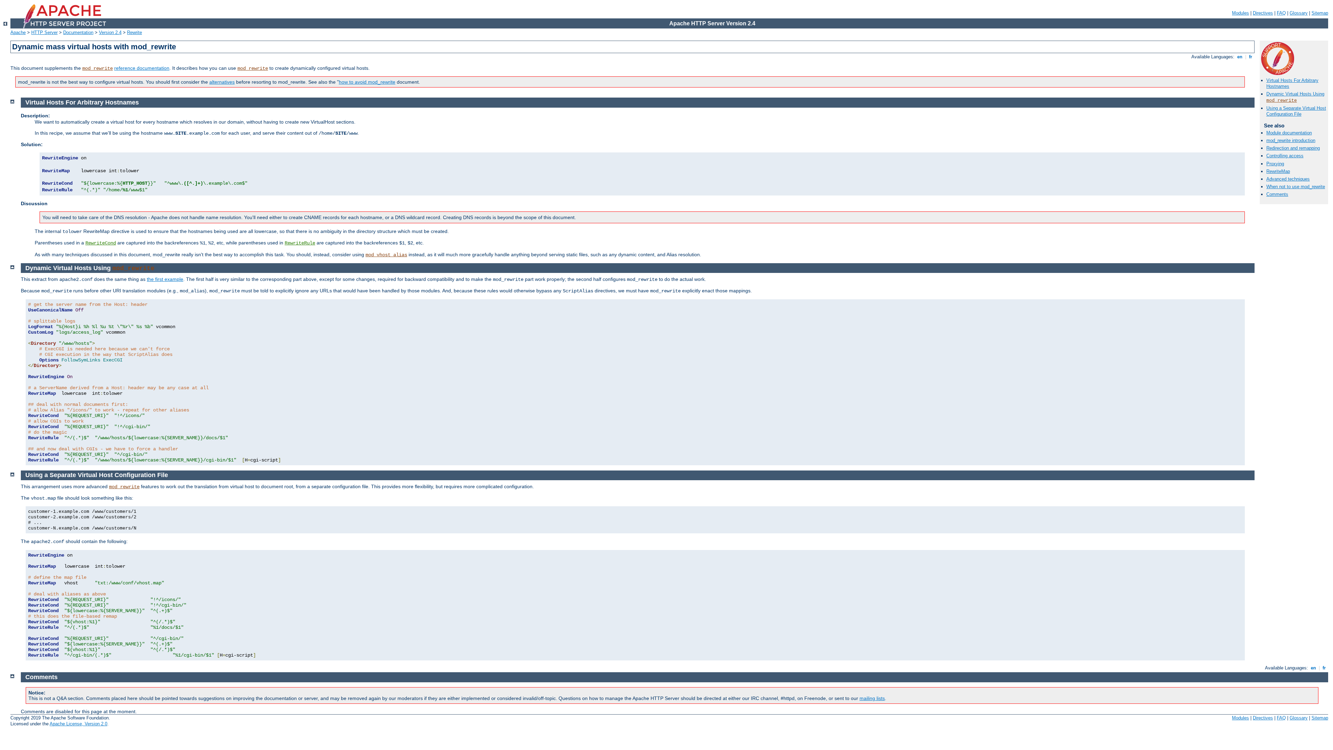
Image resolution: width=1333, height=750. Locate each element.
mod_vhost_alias (386, 255)
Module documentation (1289, 132)
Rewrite (134, 32)
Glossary (1299, 13)
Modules (1240, 13)
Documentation (78, 32)
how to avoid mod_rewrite (367, 82)
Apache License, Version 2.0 (78, 723)
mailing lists (872, 698)
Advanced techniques (1288, 179)
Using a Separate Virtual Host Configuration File (1296, 111)
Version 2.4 (110, 32)
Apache (18, 32)
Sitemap (1319, 13)
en (1240, 56)
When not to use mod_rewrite (1295, 186)
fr (1251, 56)
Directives (1263, 13)
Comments (1277, 194)
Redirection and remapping (1293, 148)
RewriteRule (300, 243)
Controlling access (1284, 155)
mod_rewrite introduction (1290, 140)
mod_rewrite (97, 68)
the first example (165, 279)
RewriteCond (100, 243)
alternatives (222, 82)
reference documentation (141, 68)
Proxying (1275, 163)
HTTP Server (44, 32)
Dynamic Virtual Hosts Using (1295, 94)
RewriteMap (1278, 171)
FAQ (1281, 13)
